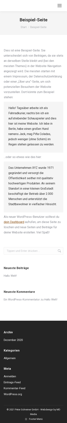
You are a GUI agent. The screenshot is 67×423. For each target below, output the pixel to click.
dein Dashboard (14, 222)
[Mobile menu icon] (59, 5)
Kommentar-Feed (14, 388)
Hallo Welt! (10, 275)
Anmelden (10, 376)
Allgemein (10, 358)
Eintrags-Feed (12, 382)
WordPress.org (13, 394)
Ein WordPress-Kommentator (22, 299)
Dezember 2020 (13, 340)
